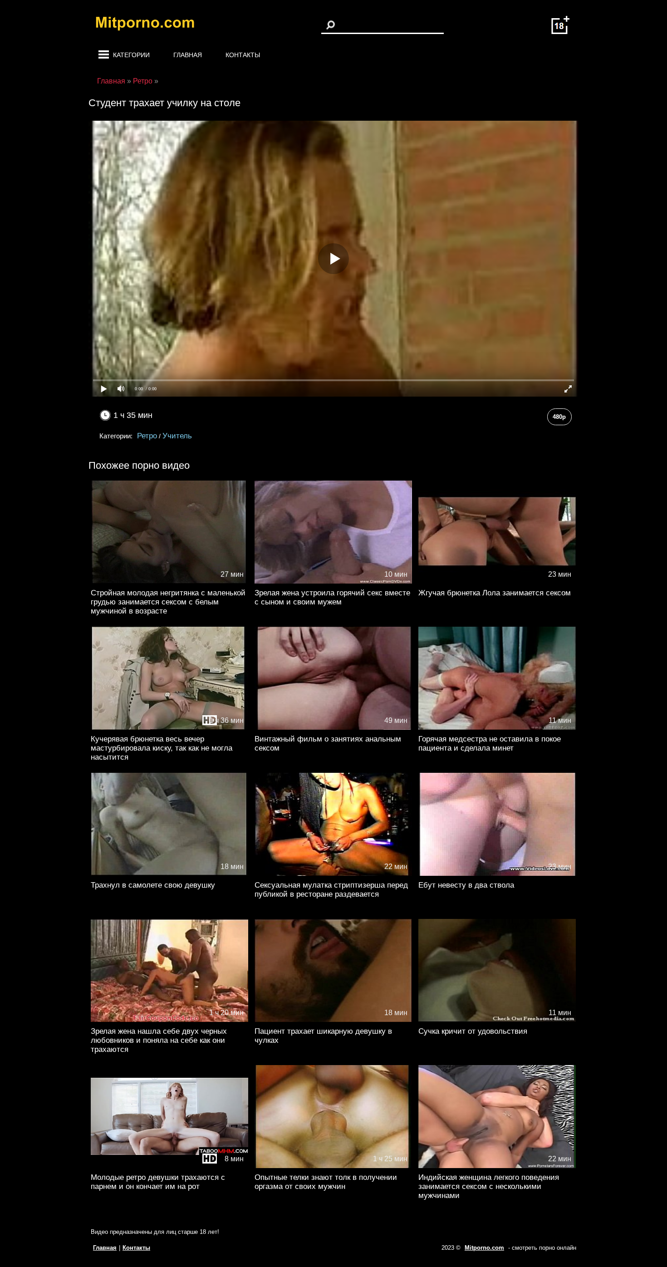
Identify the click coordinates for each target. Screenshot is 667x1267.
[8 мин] (169, 1166)
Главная (187, 55)
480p (559, 416)
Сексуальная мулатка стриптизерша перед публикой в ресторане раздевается (331, 890)
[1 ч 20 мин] (169, 1020)
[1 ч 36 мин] (169, 727)
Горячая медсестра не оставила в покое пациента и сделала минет (489, 743)
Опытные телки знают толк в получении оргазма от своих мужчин (326, 1182)
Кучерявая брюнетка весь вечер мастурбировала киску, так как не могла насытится (161, 748)
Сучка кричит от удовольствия (472, 1031)
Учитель (177, 436)
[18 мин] (169, 873)
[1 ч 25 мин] (333, 1166)
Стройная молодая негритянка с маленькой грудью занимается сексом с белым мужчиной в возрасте (168, 602)
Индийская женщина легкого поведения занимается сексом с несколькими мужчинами (488, 1186)
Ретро (147, 436)
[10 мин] (333, 581)
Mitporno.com (484, 1247)
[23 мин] (497, 581)
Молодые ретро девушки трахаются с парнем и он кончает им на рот (158, 1182)
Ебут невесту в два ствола (466, 885)
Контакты (243, 55)
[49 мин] (333, 727)
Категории (131, 55)
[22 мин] (333, 873)
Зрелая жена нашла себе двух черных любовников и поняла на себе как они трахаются (159, 1040)
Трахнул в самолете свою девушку (153, 885)
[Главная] (152, 25)
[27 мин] (169, 581)
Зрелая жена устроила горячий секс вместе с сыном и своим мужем (332, 597)
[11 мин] (497, 727)
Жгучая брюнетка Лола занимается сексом (494, 593)
